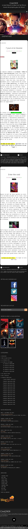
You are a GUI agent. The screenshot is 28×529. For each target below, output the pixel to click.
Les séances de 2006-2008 (8, 363)
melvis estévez (20, 162)
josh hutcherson (10, 159)
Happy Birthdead (4, 460)
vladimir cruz (17, 159)
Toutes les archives (5, 492)
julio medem (21, 160)
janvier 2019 (4, 480)
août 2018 (3, 486)
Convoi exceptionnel (5, 449)
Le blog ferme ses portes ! (7, 414)
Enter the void (14, 174)
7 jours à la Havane (14, 48)
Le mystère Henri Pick (6, 425)
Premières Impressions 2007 (9, 383)
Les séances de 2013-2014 (8, 369)
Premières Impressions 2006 (9, 381)
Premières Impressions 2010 (13, 269)
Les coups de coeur (6, 373)
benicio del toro (7, 160)
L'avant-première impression (9, 379)
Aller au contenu (6, 2)
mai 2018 (3, 488)
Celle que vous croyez (6, 420)
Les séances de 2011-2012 (8, 367)
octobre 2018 (4, 483)
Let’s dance (3, 443)
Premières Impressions (6, 377)
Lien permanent (6, 155)
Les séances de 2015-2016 (8, 371)
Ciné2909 (14, 3)
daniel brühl (14, 162)
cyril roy (9, 272)
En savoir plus (21, 527)
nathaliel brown (21, 271)
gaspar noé (7, 161)
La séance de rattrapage (7, 362)
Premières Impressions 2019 (9, 404)
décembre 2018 (4, 482)
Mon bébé (3, 431)
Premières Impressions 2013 (9, 394)
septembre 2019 (4, 475)
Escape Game (4, 466)
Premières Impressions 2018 (9, 402)
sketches (20, 158)
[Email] (14, 520)
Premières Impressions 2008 (9, 385)
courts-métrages (13, 158)
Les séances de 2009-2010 (8, 365)
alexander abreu (6, 162)
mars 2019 (3, 477)
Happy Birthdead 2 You (6, 455)
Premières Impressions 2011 (9, 390)
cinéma (5, 158)
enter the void (12, 271)
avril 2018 (3, 489)
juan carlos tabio (15, 161)
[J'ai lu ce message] (26, 525)
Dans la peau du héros (6, 358)
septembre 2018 (4, 485)
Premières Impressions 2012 (9, 392)
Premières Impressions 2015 (9, 398)
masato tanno (15, 272)
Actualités (4, 356)
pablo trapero (14, 160)
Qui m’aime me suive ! (6, 437)
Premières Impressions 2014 (9, 396)
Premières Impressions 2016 (9, 400)
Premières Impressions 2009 (9, 387)
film (8, 158)
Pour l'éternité (5, 375)
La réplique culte (6, 360)
